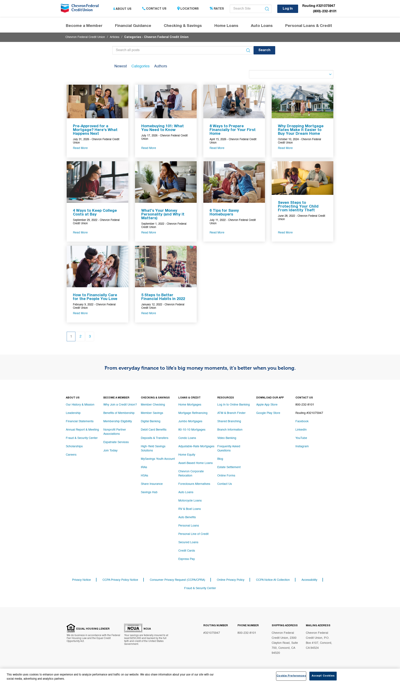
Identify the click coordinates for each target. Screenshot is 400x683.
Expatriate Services (116, 442)
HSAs (144, 475)
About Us (123, 9)
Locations (189, 9)
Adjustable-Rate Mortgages (196, 446)
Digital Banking (150, 421)
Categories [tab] (140, 66)
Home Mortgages (189, 404)
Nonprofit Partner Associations (114, 431)
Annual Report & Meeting (82, 429)
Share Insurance (152, 484)
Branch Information (229, 429)
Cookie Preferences (291, 676)
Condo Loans (187, 438)
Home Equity (186, 454)
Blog (220, 458)
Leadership (73, 413)
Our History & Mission (80, 404)
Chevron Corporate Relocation (191, 473)
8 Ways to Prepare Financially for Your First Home (233, 130)
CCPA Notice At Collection (273, 579)
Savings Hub (149, 492)
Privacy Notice (81, 579)
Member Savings (152, 413)
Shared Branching (229, 421)
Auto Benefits (187, 517)
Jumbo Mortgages (190, 421)
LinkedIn (301, 429)
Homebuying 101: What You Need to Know (162, 128)
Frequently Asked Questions (228, 448)
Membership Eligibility (117, 421)
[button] (264, 50)
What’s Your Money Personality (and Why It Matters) (162, 214)
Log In (288, 9)
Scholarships (74, 446)
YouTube (301, 438)
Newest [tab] (120, 66)
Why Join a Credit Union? (120, 404)
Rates (219, 9)
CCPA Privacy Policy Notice (120, 579)
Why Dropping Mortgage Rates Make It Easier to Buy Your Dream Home (301, 130)
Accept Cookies (323, 676)
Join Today (110, 450)
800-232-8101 (247, 632)
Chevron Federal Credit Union (85, 37)
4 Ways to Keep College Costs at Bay (95, 213)
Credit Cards (186, 550)
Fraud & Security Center (82, 438)
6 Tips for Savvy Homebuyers (224, 213)
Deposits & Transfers (154, 438)
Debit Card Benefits (153, 429)
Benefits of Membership (119, 413)
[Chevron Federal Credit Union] (81, 9)
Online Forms (226, 475)
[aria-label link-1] (97, 101)
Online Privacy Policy (230, 579)
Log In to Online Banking (233, 404)
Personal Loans (188, 525)
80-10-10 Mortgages (191, 429)
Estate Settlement (229, 467)
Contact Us (156, 9)
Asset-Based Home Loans (195, 463)
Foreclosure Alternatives (194, 484)
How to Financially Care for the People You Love (95, 297)
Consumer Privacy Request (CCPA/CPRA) (177, 579)
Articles (114, 37)
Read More (80, 148)
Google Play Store (268, 413)
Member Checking (153, 404)
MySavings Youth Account (158, 458)
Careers (71, 454)
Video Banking (226, 438)
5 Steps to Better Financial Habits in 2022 (163, 297)
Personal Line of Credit (193, 534)
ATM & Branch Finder (231, 413)
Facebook (302, 421)
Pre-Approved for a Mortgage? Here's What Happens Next (95, 130)
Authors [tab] (160, 66)
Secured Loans (188, 542)
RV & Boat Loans (189, 509)
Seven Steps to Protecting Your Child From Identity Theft (298, 206)
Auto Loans (185, 492)
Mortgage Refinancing (193, 413)
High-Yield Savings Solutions (153, 448)
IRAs (144, 467)
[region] (200, 676)
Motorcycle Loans (190, 500)
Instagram (302, 446)
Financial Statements (80, 421)
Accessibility (309, 579)
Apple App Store (267, 404)
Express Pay (186, 559)
